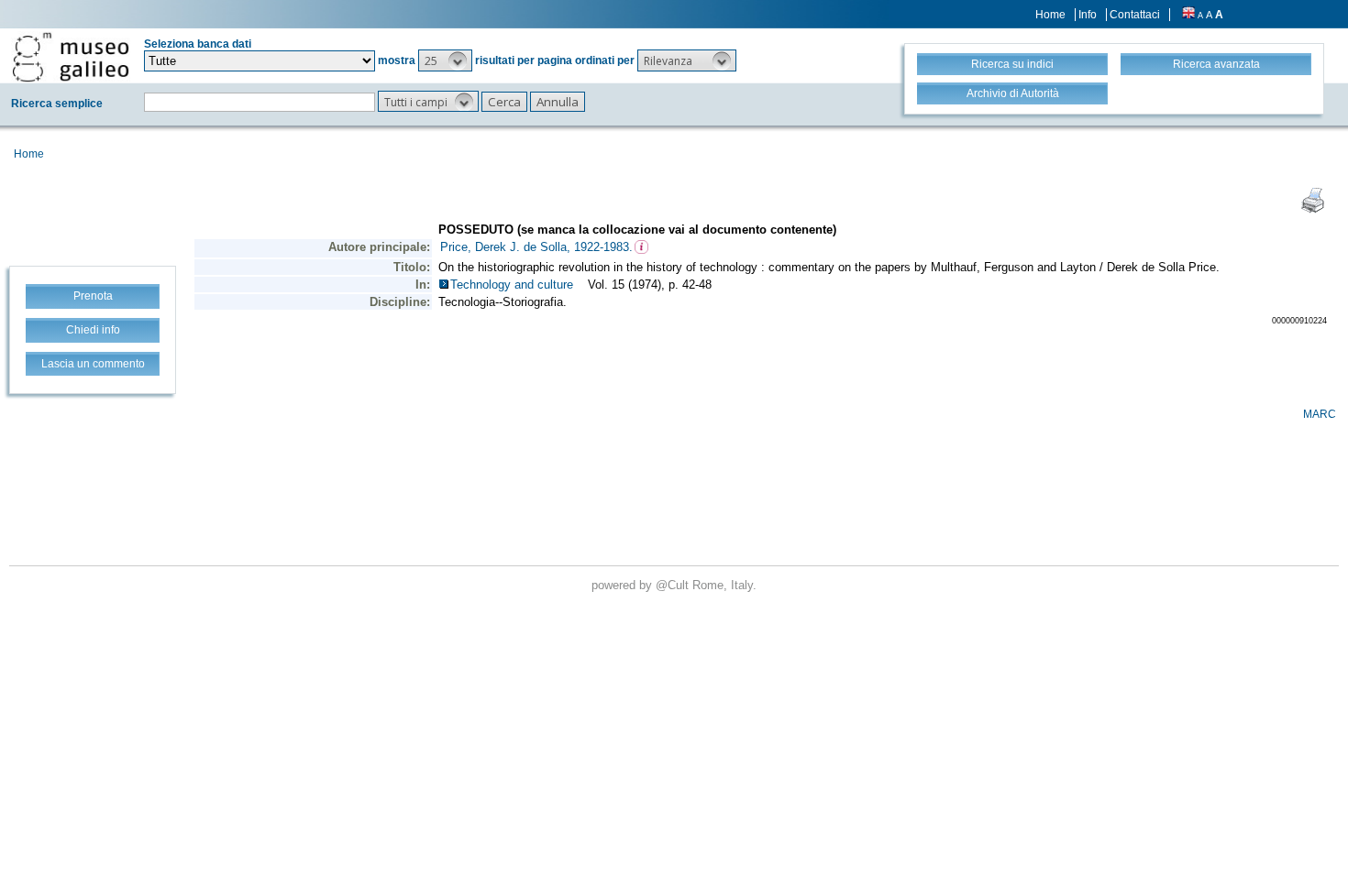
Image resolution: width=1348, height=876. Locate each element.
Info (1087, 14)
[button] (445, 60)
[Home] (70, 56)
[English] (1188, 14)
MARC (1319, 414)
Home (1050, 14)
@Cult (674, 585)
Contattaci (1135, 14)
